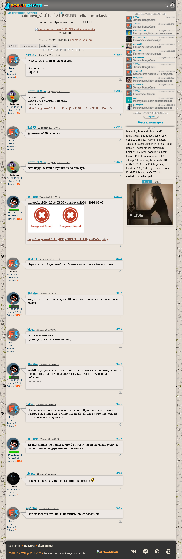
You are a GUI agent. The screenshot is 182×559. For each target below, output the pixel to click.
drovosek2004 (37, 91)
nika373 (31, 55)
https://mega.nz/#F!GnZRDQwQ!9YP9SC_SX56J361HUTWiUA (70, 108)
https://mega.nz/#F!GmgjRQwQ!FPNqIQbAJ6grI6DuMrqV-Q (68, 239)
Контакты (14, 546)
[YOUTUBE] (165, 552)
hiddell (30, 329)
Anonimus (47, 546)
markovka (45, 46)
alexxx (31, 473)
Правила (29, 546)
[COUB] (154, 552)
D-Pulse (63, 13)
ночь (156, 181)
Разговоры (32, 13)
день (146, 181)
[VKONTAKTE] (130, 552)
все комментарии (152, 122)
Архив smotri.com (16, 13)
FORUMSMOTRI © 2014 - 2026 (25, 553)
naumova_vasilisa (81, 40)
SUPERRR (12, 46)
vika (55, 46)
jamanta (32, 258)
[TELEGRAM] (142, 552)
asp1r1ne (31, 508)
